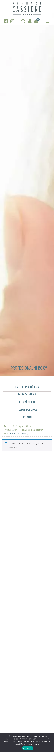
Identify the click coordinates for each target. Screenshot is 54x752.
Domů (7, 426)
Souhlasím (27, 748)
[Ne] (50, 742)
